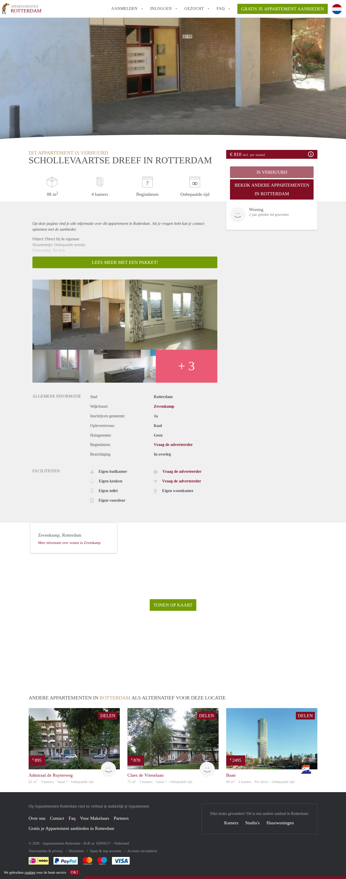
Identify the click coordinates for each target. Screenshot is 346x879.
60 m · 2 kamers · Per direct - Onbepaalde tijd (260, 782)
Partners (121, 818)
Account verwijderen (142, 851)
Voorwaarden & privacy (46, 851)
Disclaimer (77, 851)
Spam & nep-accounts (106, 851)
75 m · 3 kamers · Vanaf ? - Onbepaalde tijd (159, 782)
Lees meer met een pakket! (125, 262)
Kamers (231, 822)
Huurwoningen (280, 822)
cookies (30, 872)
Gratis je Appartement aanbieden (282, 8)
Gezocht (194, 8)
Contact (57, 818)
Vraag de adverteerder (173, 444)
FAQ (221, 8)
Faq (72, 818)
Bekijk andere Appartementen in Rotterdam (272, 189)
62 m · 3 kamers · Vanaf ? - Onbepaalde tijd (61, 782)
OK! (74, 872)
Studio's (252, 822)
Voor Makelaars (94, 818)
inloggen (161, 8)
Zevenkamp (164, 406)
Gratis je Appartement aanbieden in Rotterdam (71, 828)
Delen (107, 715)
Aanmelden (124, 8)
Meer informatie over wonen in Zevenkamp (69, 543)
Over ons (37, 818)
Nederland (121, 843)
